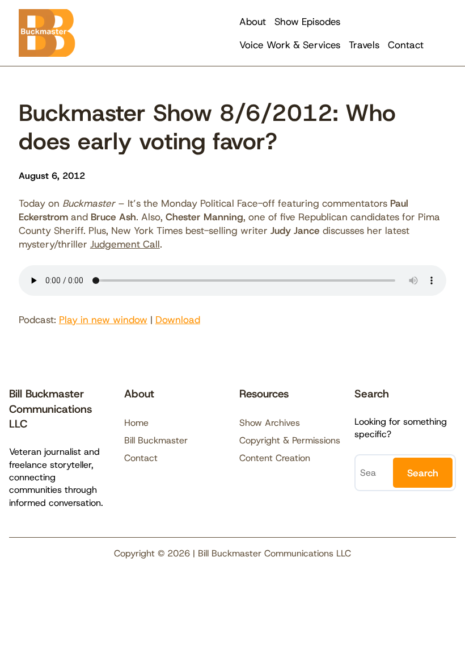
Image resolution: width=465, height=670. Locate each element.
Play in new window (103, 319)
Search (422, 473)
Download (177, 319)
